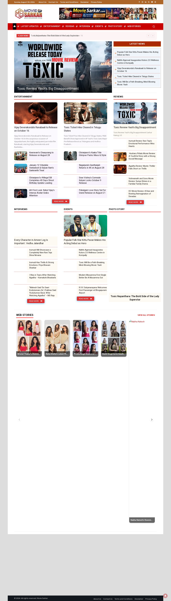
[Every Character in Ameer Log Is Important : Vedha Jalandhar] (35, 226)
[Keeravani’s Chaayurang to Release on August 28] (20, 155)
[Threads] (155, 2)
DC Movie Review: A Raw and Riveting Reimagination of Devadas (141, 194)
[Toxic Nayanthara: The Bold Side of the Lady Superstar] (135, 254)
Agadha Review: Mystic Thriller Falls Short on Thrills (142, 167)
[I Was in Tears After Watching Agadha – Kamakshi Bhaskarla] (20, 278)
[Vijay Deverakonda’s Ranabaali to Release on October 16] (35, 113)
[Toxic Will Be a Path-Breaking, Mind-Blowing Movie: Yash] (70, 265)
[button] (154, 26)
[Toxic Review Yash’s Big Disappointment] (135, 113)
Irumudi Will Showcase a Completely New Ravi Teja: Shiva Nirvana (40, 252)
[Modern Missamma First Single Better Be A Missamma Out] (70, 278)
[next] (152, 35)
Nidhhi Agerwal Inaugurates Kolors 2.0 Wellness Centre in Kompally (92, 252)
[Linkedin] (145, 2)
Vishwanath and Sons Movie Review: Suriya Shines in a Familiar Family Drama (141, 181)
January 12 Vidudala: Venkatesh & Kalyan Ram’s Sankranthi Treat (41, 168)
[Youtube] (152, 2)
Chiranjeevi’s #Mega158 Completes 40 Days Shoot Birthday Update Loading (41, 180)
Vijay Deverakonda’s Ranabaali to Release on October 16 (56, 35)
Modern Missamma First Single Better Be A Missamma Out (92, 276)
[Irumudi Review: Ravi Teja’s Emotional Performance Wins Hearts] (120, 144)
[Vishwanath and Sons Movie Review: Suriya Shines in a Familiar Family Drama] (120, 181)
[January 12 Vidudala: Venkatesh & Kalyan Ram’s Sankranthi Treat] (20, 168)
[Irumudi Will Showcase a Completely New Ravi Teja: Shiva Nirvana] (20, 253)
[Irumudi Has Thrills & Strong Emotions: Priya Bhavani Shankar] (20, 265)
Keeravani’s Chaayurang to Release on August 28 (41, 153)
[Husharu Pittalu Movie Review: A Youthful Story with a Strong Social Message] (120, 156)
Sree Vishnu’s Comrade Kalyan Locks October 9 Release (90, 180)
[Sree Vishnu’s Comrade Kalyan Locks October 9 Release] (70, 180)
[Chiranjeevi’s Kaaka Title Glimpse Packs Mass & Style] (70, 155)
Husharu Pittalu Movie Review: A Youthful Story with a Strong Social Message (142, 156)
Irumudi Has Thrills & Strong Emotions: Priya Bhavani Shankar (41, 265)
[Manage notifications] (165, 596)
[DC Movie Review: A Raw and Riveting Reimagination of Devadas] (120, 194)
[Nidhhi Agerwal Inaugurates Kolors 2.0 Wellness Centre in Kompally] (70, 253)
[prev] (148, 35)
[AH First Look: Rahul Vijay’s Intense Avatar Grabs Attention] (20, 193)
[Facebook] (139, 2)
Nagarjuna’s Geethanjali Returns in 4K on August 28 (91, 166)
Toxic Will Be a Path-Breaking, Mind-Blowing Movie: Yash (92, 263)
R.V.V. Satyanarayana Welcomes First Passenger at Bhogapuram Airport (93, 290)
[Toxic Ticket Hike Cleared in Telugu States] (63, 67)
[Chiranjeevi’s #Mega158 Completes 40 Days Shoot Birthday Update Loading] (20, 180)
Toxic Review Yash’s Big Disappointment (135, 127)
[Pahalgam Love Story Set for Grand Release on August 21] (70, 193)
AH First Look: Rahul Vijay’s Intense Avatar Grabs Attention (42, 193)
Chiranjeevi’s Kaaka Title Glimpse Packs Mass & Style (92, 153)
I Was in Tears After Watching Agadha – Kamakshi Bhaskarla (42, 276)
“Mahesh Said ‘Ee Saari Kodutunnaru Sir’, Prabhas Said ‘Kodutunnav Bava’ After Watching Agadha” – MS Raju (42, 291)
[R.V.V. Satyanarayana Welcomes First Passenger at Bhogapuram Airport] (70, 290)
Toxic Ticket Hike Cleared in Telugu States (48, 89)
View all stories (146, 315)
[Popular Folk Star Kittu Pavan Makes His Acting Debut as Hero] (85, 226)
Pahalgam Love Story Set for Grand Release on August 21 (92, 191)
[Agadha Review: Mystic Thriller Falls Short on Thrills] (120, 169)
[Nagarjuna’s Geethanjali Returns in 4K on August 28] (70, 168)
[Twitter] (148, 2)
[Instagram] (142, 2)
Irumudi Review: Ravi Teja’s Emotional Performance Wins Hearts (141, 143)
